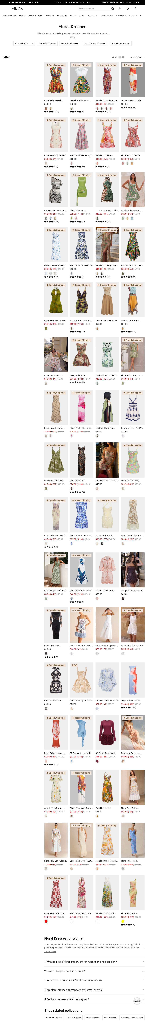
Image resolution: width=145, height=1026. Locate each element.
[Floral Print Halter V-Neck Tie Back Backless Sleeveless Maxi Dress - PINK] (71, 436)
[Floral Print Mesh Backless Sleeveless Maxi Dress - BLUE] (123, 868)
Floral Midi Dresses (47, 43)
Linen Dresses (92, 1018)
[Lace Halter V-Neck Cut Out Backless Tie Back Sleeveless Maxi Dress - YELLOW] (71, 868)
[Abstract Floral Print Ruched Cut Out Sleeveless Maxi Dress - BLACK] (97, 436)
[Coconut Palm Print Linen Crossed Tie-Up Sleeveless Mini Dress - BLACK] (46, 708)
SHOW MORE (50, 951)
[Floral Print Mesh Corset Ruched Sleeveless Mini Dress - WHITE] (97, 488)
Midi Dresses (110, 1018)
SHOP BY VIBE (35, 15)
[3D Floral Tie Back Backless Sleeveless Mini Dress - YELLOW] (97, 543)
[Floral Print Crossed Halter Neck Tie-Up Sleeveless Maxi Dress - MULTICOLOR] (97, 921)
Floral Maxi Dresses (24, 43)
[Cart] (135, 8)
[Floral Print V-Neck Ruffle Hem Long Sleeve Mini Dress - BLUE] (97, 708)
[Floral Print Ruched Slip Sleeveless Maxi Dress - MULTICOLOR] (46, 543)
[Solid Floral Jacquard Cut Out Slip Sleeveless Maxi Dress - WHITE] (97, 653)
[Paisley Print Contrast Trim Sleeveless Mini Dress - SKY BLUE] (132, 218)
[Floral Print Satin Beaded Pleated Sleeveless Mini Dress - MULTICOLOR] (71, 653)
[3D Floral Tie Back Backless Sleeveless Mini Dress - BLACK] (102, 543)
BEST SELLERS (9, 15)
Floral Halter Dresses (120, 43)
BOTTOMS (92, 15)
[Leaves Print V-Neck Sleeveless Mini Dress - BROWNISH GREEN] (46, 488)
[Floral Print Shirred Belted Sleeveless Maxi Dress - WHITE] (123, 816)
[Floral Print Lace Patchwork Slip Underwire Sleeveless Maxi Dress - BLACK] (71, 488)
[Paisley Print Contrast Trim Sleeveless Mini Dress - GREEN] (123, 218)
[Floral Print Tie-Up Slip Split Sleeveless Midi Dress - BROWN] (102, 273)
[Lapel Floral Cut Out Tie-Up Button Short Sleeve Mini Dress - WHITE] (123, 653)
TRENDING (121, 15)
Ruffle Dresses (74, 1018)
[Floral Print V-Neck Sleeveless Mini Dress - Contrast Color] (46, 108)
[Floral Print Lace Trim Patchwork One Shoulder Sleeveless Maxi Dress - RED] (46, 921)
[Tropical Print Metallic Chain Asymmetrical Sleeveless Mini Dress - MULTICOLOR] (71, 328)
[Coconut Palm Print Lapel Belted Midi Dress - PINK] (97, 598)
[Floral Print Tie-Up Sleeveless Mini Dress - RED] (97, 163)
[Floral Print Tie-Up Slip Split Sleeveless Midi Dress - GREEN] (97, 273)
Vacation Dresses (54, 1018)
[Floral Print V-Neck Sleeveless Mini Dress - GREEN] (50, 108)
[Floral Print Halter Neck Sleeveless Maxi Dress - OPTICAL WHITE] (71, 598)
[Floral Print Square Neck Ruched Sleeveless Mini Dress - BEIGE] (71, 708)
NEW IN (22, 15)
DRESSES (49, 15)
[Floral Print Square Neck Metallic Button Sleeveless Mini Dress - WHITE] (46, 163)
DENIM (73, 15)
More (72, 37)
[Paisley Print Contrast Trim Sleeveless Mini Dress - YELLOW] (127, 218)
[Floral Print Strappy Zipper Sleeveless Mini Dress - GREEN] (123, 488)
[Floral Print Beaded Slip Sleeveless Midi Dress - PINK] (71, 163)
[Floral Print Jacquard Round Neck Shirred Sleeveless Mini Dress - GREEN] (123, 383)
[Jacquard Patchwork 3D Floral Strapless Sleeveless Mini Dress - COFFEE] (123, 598)
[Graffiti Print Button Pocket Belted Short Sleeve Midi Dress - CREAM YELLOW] (46, 816)
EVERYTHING (106, 15)
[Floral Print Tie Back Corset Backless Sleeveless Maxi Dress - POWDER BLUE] (50, 436)
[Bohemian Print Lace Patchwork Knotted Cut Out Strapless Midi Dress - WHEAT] (123, 761)
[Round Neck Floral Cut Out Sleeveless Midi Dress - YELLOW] (123, 543)
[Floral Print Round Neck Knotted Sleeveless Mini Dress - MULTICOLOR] (71, 543)
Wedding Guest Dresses (132, 1018)
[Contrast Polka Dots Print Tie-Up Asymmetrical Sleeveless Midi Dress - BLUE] (123, 328)
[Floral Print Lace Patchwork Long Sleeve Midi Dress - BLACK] (46, 653)
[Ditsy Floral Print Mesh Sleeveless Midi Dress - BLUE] (46, 273)
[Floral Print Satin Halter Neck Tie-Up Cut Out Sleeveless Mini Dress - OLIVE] (46, 328)
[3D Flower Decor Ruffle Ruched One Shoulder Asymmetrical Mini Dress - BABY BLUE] (71, 761)
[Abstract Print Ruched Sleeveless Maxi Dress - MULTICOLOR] (123, 273)
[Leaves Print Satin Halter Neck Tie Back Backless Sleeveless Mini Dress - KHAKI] (97, 218)
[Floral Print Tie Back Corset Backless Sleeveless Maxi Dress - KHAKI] (46, 436)
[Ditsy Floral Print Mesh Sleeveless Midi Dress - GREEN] (50, 273)
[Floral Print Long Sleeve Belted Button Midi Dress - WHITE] (46, 868)
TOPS (82, 15)
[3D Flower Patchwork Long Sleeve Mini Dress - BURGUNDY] (97, 761)
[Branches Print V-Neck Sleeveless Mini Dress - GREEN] (71, 108)
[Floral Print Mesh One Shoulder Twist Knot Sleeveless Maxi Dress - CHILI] (46, 761)
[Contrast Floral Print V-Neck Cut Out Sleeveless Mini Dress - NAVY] (123, 436)
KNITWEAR (62, 15)
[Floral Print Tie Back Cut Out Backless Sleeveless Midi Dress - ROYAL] (71, 273)
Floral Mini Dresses (69, 43)
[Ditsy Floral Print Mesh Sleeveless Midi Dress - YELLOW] (55, 273)
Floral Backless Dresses (94, 43)
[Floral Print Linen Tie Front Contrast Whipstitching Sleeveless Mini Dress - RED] (123, 163)
